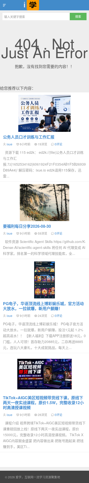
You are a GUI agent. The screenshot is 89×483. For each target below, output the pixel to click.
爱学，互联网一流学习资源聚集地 (44, 5)
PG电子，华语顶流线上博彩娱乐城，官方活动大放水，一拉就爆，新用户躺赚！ (43, 306)
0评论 (58, 144)
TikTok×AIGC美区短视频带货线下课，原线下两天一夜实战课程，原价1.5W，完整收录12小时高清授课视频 (43, 402)
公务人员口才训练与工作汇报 (28, 137)
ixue (9, 144)
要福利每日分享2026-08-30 (27, 226)
